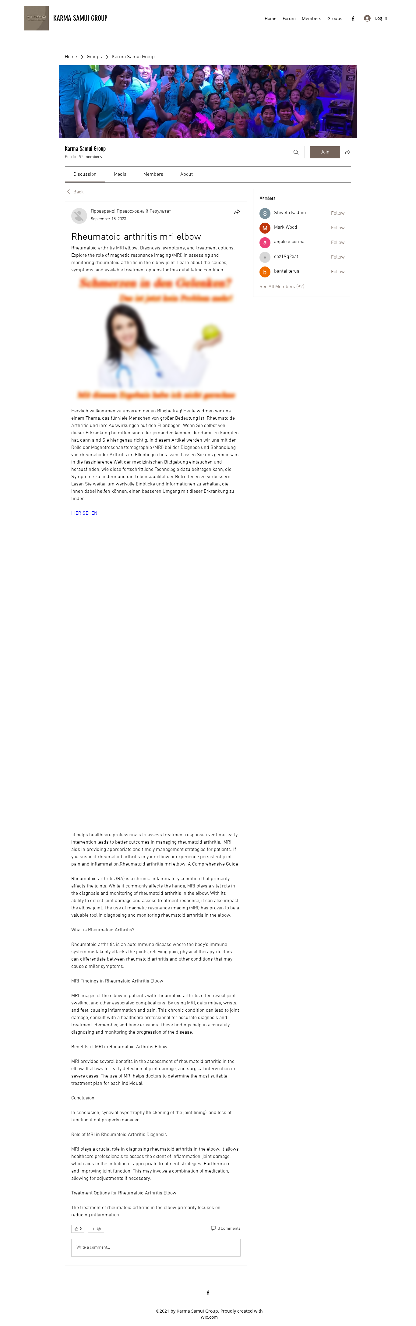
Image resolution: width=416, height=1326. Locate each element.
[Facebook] (353, 19)
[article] (156, 733)
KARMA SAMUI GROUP (80, 18)
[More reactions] (96, 1229)
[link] (85, 174)
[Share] (237, 211)
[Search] (296, 152)
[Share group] (347, 152)
